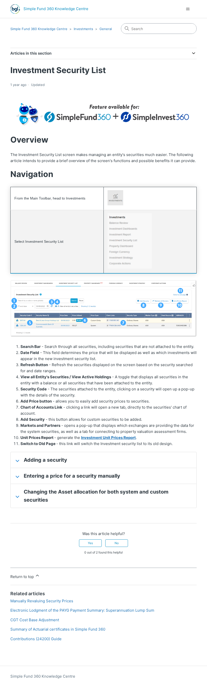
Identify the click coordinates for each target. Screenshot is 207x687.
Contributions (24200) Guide (36, 638)
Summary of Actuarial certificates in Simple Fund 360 (57, 629)
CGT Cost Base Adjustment (34, 619)
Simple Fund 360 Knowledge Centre (38, 29)
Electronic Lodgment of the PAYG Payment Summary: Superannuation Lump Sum (82, 610)
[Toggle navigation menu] (188, 9)
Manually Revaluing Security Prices (41, 601)
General (105, 29)
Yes (90, 543)
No (117, 543)
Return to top (22, 576)
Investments (83, 29)
